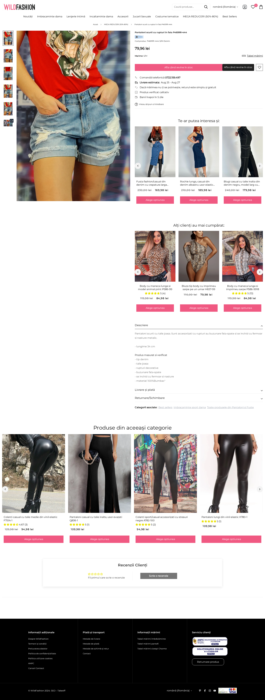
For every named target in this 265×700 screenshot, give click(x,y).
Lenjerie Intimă (76, 16)
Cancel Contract (36, 668)
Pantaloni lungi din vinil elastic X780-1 (224, 517)
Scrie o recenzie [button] (158, 575)
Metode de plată (91, 643)
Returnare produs (208, 661)
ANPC (31, 663)
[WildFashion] (19, 7)
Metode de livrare (91, 639)
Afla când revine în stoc (178, 67)
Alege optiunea (155, 200)
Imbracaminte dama (49, 16)
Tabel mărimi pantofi (148, 643)
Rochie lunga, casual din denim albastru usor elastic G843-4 (196, 183)
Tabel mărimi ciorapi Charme (152, 648)
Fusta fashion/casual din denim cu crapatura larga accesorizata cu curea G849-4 (154, 183)
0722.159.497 (172, 77)
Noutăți (28, 16)
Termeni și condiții (37, 643)
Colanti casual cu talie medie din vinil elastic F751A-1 (30, 519)
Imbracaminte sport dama (190, 407)
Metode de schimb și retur (96, 648)
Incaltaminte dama (101, 16)
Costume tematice (167, 16)
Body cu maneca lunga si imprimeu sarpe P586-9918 (242, 288)
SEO (53, 690)
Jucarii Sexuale (142, 16)
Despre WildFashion (38, 639)
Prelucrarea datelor (37, 648)
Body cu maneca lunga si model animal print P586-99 (155, 288)
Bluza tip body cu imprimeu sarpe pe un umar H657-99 (199, 288)
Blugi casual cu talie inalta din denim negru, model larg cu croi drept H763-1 (242, 183)
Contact (87, 653)
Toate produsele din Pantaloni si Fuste (230, 407)
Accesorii (122, 16)
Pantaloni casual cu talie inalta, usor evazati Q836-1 (96, 519)
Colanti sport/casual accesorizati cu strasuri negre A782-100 (162, 519)
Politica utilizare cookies (40, 658)
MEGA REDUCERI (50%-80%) (200, 16)
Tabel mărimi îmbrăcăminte (151, 639)
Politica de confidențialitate (42, 653)
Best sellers (165, 407)
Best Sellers (230, 16)
